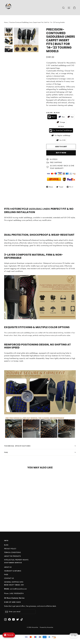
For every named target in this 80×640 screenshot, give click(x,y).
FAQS (6, 574)
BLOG (6, 545)
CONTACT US (9, 578)
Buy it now (61, 152)
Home (6, 22)
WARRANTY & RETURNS (12, 571)
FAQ (6, 452)
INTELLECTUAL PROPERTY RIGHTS (16, 560)
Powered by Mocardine (46, 627)
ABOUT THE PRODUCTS (12, 556)
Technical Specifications (17, 446)
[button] (9, 32)
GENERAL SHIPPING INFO (13, 582)
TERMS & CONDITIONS (12, 552)
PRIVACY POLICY (10, 549)
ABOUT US (7, 567)
